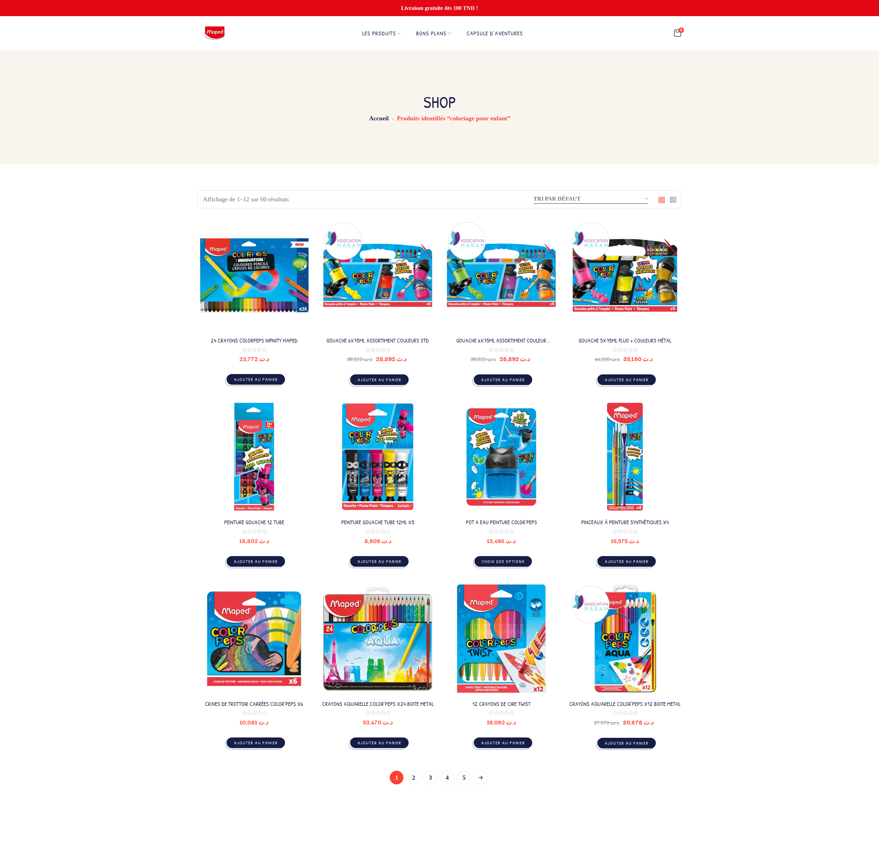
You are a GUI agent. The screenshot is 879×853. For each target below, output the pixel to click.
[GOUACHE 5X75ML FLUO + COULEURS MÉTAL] (625, 275)
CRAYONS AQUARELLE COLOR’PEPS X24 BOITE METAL (378, 704)
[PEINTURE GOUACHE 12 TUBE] (254, 457)
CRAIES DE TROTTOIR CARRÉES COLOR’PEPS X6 (254, 704)
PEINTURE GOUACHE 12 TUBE (254, 522)
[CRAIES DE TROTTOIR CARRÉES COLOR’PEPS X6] (254, 638)
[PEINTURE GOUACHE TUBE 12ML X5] (377, 457)
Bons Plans (431, 33)
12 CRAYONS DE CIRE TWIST (501, 704)
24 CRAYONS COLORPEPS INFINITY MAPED (254, 340)
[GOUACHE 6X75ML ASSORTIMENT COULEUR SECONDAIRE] (501, 275)
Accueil (379, 118)
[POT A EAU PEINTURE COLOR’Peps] (501, 457)
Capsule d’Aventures (495, 33)
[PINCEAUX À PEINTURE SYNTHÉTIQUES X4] (625, 457)
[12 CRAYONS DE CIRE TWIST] (501, 638)
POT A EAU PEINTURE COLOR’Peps (501, 522)
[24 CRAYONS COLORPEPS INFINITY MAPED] (254, 275)
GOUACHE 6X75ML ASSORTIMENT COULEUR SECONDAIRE (501, 344)
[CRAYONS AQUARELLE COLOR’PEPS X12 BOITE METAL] (625, 638)
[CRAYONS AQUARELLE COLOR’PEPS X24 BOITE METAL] (377, 638)
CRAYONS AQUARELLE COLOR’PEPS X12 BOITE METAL (625, 704)
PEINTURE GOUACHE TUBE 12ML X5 (377, 522)
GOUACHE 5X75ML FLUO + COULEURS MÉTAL (625, 340)
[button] (677, 33)
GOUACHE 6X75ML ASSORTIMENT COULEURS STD (378, 340)
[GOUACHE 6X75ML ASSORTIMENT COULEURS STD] (377, 275)
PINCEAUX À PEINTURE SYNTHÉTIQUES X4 (625, 522)
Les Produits (379, 33)
